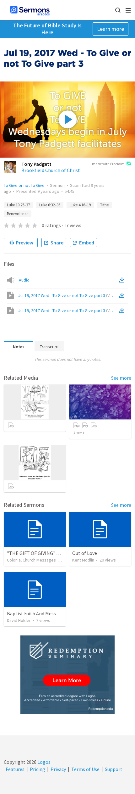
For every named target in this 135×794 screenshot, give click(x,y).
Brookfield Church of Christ (50, 170)
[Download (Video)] (123, 295)
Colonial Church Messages (31, 560)
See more (121, 378)
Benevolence (17, 213)
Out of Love (84, 553)
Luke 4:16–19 (80, 205)
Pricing (37, 769)
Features (15, 769)
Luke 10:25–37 (18, 205)
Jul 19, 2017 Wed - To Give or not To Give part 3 (68, 295)
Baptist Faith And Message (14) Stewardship (54, 613)
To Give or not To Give (24, 185)
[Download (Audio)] (123, 280)
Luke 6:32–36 (49, 205)
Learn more (110, 28)
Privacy (58, 769)
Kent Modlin (83, 560)
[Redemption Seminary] (67, 674)
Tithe (104, 205)
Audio (24, 280)
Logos (43, 762)
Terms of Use (85, 769)
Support (113, 769)
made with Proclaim (108, 163)
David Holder (19, 620)
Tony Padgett (36, 164)
